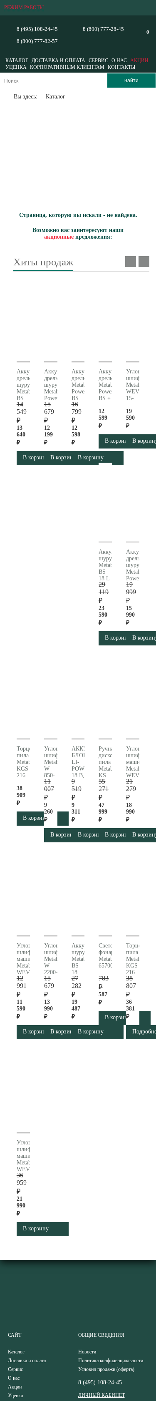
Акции (139, 60)
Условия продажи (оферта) (106, 1369)
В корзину (91, 1031)
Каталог (16, 60)
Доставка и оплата (58, 60)
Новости (87, 1352)
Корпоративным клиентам (67, 67)
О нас (119, 60)
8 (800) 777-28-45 (103, 29)
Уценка (16, 67)
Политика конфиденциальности (110, 1360)
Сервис (98, 60)
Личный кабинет (101, 1395)
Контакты (121, 67)
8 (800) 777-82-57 (37, 41)
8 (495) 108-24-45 (37, 29)
